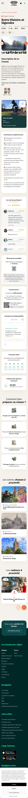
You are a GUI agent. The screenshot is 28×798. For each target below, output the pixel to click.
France (16, 650)
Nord (15, 653)
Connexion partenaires (8, 738)
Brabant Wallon (6, 658)
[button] (14, 498)
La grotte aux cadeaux (8, 695)
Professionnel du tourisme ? (9, 706)
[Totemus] (14, 3)
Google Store (21, 306)
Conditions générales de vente (10, 727)
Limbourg (4, 672)
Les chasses (5, 693)
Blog (2, 701)
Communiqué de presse (8, 735)
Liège (3, 669)
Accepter (14, 784)
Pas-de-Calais (18, 656)
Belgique (4, 650)
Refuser (14, 788)
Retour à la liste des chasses (10, 12)
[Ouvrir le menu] (2, 3)
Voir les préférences (14, 792)
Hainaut (3, 666)
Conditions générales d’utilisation (11, 725)
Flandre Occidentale (7, 664)
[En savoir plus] (14, 269)
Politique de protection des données (12, 730)
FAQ (2, 698)
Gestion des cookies (13, 796)
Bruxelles (4, 661)
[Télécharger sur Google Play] (25, 3)
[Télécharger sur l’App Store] (20, 3)
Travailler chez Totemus (8, 719)
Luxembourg (5, 674)
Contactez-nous (6, 722)
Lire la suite (11, 225)
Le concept (4, 690)
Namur (3, 677)
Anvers (3, 653)
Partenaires (4, 703)
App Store (14, 306)
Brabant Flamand (6, 656)
